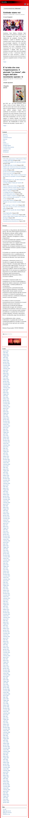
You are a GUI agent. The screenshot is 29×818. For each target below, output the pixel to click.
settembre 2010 (6, 655)
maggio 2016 (6, 547)
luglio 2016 (5, 544)
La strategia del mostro (8, 192)
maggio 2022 (6, 432)
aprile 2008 (5, 702)
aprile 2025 (5, 376)
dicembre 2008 (6, 689)
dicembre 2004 (6, 765)
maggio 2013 (6, 604)
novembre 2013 (6, 595)
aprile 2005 (5, 759)
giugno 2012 (5, 622)
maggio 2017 (6, 528)
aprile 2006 (5, 740)
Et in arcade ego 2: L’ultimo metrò (10, 205)
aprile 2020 (5, 472)
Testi (4, 140)
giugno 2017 (5, 526)
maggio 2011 (6, 643)
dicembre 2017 (6, 517)
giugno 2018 (5, 507)
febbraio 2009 (6, 686)
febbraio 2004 (6, 781)
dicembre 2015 (6, 555)
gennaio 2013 (6, 611)
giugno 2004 (5, 775)
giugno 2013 (5, 603)
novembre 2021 (6, 442)
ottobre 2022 (6, 424)
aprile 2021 (5, 453)
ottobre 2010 (6, 654)
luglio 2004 (5, 773)
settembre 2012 (6, 617)
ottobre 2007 (6, 711)
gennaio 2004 (6, 783)
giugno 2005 (5, 756)
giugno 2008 (5, 698)
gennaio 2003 (6, 802)
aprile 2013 (5, 606)
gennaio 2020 (6, 477)
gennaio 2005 (6, 764)
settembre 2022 (6, 426)
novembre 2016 (6, 537)
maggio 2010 (6, 662)
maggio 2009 (6, 681)
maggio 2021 (6, 451)
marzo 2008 (5, 703)
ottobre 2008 (6, 692)
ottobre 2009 (6, 673)
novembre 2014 (6, 576)
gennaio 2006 (6, 745)
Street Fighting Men (7, 213)
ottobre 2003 (6, 788)
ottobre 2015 (6, 558)
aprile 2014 (5, 587)
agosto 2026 (6, 351)
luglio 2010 (5, 658)
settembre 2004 (6, 770)
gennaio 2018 (6, 515)
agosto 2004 (6, 772)
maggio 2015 (6, 566)
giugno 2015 (5, 564)
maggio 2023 (6, 413)
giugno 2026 (5, 354)
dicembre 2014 (6, 574)
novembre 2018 (6, 499)
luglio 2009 (5, 678)
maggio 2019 (6, 489)
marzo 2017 (5, 531)
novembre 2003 (6, 786)
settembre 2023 (6, 406)
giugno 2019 (5, 488)
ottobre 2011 (6, 635)
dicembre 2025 (6, 363)
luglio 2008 (5, 697)
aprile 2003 (5, 797)
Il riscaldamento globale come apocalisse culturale (14, 162)
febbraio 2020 (6, 475)
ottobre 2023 (6, 405)
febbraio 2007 (6, 724)
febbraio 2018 (6, 513)
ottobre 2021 (6, 443)
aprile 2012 (5, 625)
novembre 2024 (6, 384)
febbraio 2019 (6, 494)
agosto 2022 (6, 427)
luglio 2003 (5, 792)
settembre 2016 (6, 540)
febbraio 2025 (6, 379)
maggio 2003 (6, 796)
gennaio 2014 (6, 591)
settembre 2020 (6, 464)
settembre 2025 (6, 368)
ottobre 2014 (6, 577)
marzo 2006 (5, 741)
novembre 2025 (6, 365)
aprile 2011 (5, 644)
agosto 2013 (6, 599)
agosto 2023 (6, 408)
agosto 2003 (6, 791)
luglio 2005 (5, 754)
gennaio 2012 (6, 630)
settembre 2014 (6, 579)
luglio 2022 (5, 429)
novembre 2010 (6, 652)
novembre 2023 (6, 403)
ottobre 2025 (6, 367)
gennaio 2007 (6, 725)
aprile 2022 (5, 434)
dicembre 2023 (6, 402)
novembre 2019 (6, 480)
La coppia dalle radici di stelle (9, 165)
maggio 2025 (6, 375)
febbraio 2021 (6, 456)
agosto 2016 (6, 542)
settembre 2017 (6, 521)
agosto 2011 (5, 638)
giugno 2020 (5, 469)
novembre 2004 (6, 767)
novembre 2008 (6, 690)
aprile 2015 (5, 568)
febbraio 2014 (6, 590)
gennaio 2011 (6, 649)
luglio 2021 (5, 448)
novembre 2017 (6, 518)
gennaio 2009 (6, 687)
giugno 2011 (5, 641)
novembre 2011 (6, 633)
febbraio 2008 (6, 705)
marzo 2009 (5, 684)
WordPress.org (6, 814)
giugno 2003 (5, 794)
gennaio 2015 (6, 572)
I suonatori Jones (7, 148)
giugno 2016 (5, 545)
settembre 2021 (6, 445)
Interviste (5, 139)
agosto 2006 (6, 733)
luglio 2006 (5, 735)
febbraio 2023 (6, 418)
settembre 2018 (6, 502)
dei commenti (7, 812)
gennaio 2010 (6, 668)
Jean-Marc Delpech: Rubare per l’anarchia (12, 182)
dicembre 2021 (6, 440)
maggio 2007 (6, 719)
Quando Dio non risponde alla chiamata (12, 209)
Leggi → (5, 61)
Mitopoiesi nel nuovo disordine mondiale (12, 202)
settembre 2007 (6, 713)
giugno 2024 (5, 392)
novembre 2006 (6, 729)
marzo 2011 (5, 646)
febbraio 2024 (6, 398)
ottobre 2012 (6, 615)
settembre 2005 (6, 751)
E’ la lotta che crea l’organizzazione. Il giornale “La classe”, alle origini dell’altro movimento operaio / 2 (14, 72)
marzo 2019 (5, 493)
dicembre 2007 (6, 708)
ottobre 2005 (6, 749)
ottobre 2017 (6, 520)
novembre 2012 (6, 614)
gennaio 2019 (6, 496)
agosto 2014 (6, 580)
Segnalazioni (6, 150)
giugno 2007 (5, 717)
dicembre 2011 (6, 631)
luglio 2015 (5, 563)
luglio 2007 (5, 716)
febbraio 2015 (6, 571)
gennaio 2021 (6, 457)
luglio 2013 (5, 601)
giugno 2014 (5, 584)
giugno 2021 (5, 450)
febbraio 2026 (6, 360)
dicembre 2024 (6, 383)
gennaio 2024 (6, 400)
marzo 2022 (5, 435)
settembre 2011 (6, 636)
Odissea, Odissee (7, 190)
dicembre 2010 (6, 650)
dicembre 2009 (6, 670)
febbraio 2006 (6, 743)
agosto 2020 (6, 465)
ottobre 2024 (6, 386)
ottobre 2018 (6, 501)
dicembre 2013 (6, 593)
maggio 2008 (6, 700)
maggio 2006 (6, 738)
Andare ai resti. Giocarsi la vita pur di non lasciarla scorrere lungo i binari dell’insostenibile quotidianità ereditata (14, 168)
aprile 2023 (5, 414)
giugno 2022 (5, 430)
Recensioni (5, 136)
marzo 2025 (5, 378)
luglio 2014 (5, 582)
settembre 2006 (6, 732)
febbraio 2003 (6, 800)
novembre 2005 (6, 748)
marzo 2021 (5, 454)
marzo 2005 (5, 761)
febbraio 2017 (6, 532)
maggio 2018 (6, 509)
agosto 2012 (6, 619)
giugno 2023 (5, 411)
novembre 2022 (6, 422)
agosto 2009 (6, 676)
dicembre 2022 (6, 421)
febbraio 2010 (6, 666)
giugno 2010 (5, 660)
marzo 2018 (5, 512)
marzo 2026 (5, 359)
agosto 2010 (6, 657)
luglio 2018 (5, 505)
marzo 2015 (5, 569)
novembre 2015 (6, 556)
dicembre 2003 (6, 784)
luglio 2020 (5, 467)
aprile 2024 (5, 395)
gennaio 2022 (6, 438)
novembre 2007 (6, 710)
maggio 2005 (6, 757)
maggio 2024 (6, 394)
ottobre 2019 (6, 481)
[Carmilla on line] (14, 2)
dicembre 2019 (6, 478)
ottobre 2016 (6, 539)
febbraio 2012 (6, 628)
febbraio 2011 (6, 647)
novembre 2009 (6, 671)
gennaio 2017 (6, 534)
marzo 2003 (5, 799)
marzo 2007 (5, 722)
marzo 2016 (5, 550)
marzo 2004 (5, 780)
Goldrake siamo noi (11, 13)
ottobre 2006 (6, 730)
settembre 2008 (6, 694)
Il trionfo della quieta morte (9, 194)
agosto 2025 (6, 370)
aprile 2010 (5, 663)
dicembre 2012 (6, 612)
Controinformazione (18, 78)
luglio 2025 (5, 371)
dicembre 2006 (6, 727)
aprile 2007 (5, 721)
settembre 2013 (6, 598)
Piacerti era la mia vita (8, 173)
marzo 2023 (5, 416)
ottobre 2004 (6, 769)
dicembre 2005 (6, 746)
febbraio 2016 (6, 552)
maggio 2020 (6, 470)
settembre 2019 (6, 483)
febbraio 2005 (6, 762)
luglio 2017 (5, 524)
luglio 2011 (5, 639)
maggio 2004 (6, 777)
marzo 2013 (5, 607)
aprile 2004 (5, 778)
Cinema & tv (18, 14)
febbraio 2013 (6, 609)
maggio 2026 (6, 355)
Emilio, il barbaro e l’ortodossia (10, 195)
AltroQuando (6, 152)
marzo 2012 (5, 627)
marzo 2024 (5, 397)
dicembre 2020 (6, 459)
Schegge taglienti (7, 145)
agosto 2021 (6, 446)
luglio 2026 (5, 352)
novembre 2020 (6, 461)
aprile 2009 (5, 682)
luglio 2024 (5, 390)
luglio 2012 (5, 620)
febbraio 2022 (6, 437)
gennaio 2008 (6, 706)
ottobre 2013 (6, 596)
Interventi (22, 14)
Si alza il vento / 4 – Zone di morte (10, 214)
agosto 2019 (6, 485)
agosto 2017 (6, 523)
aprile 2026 (5, 357)
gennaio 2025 (6, 381)
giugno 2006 (5, 737)
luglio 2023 (5, 410)
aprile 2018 (5, 510)
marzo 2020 (5, 473)
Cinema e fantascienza (10, 186)
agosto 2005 (6, 753)
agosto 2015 (6, 561)
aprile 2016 (5, 548)
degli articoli (7, 811)
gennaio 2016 (6, 553)
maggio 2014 (6, 585)
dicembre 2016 (6, 536)
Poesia (4, 142)
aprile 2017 (5, 529)
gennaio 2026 (6, 362)
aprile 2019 (5, 491)
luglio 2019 (5, 486)
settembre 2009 (6, 674)
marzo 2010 (5, 665)
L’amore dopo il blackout (8, 200)
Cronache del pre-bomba (8, 147)
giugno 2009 (5, 679)
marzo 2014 (5, 588)
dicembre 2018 (6, 497)
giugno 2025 (5, 373)
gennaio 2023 (6, 419)
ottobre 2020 (6, 462)
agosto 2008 (6, 695)
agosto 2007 (6, 714)
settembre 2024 (6, 387)
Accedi (4, 809)
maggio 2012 (6, 623)
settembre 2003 (6, 789)
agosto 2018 (6, 504)
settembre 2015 (6, 560)
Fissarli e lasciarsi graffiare (9, 171)
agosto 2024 (6, 389)
